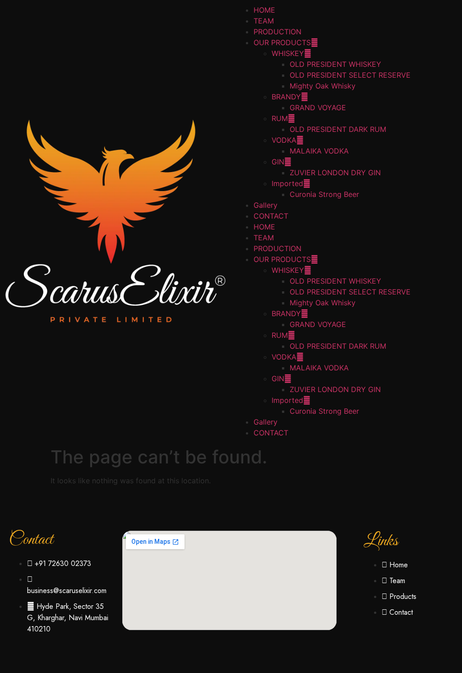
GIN (278, 161)
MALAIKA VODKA (319, 150)
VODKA (284, 140)
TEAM (264, 20)
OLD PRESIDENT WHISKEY (335, 64)
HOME (264, 9)
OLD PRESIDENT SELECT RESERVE (350, 74)
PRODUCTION (277, 31)
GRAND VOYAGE (318, 107)
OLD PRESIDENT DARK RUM (338, 129)
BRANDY (286, 96)
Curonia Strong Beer (324, 194)
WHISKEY (288, 53)
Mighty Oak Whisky (323, 85)
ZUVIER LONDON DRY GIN (335, 172)
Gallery (265, 205)
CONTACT (271, 215)
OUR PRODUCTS (282, 42)
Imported (287, 183)
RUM (280, 118)
